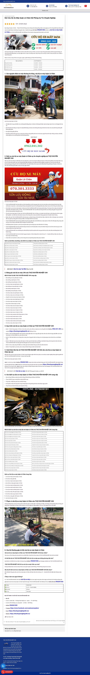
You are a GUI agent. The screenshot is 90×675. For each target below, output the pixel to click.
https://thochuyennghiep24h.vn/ (19, 331)
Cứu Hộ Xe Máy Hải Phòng (9, 16)
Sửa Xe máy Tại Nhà (19, 269)
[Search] (86, 6)
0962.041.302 (33, 5)
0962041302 (41, 30)
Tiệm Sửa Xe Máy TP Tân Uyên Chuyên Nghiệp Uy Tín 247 (17, 621)
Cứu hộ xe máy (20, 371)
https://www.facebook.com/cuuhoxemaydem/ (24, 608)
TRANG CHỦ (45, 10)
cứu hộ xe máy (25, 579)
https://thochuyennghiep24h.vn (14, 668)
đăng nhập (11, 630)
